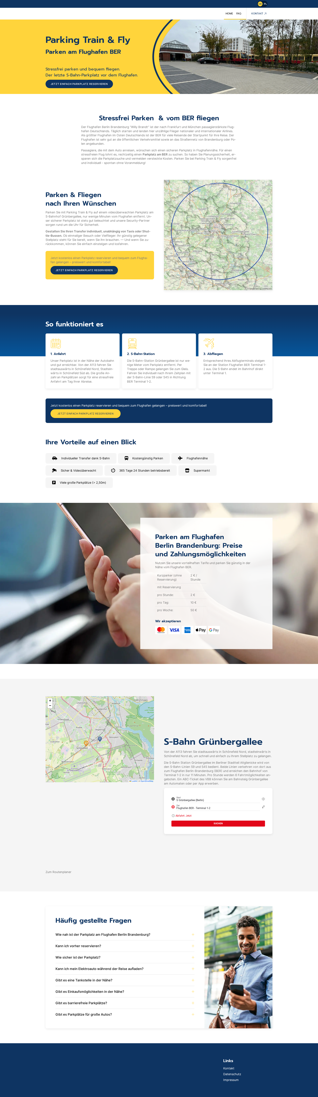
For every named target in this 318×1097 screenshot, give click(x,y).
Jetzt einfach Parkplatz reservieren (79, 84)
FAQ (238, 13)
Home (229, 13)
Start (178, 797)
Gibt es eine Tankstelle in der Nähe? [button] (83, 980)
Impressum (231, 1080)
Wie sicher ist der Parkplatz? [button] (78, 957)
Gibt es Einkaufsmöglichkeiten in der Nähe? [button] (89, 992)
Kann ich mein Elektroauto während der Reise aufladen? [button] (99, 969)
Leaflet (134, 781)
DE (260, 3)
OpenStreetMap (146, 781)
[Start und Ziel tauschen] (263, 807)
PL (265, 3)
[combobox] (218, 799)
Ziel (178, 805)
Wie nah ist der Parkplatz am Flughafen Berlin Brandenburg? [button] (102, 935)
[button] (100, 739)
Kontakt (257, 13)
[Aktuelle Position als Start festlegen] (263, 799)
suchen (218, 823)
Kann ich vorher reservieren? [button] (78, 946)
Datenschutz (232, 1074)
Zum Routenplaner (58, 872)
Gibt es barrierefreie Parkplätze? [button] (81, 1003)
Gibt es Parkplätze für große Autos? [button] (83, 1014)
